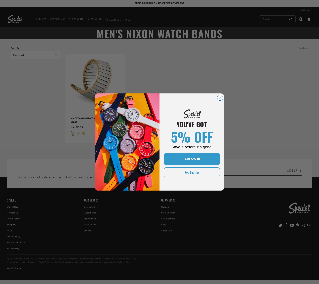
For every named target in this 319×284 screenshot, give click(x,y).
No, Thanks (192, 172)
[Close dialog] (220, 98)
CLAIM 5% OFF (192, 159)
